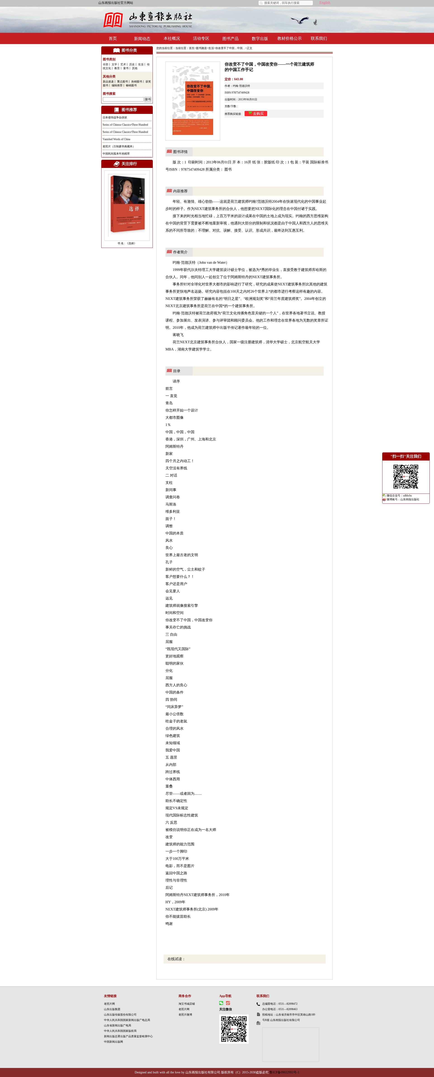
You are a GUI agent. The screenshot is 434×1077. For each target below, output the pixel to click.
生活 (141, 64)
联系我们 (319, 38)
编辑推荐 (117, 85)
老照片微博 (185, 1014)
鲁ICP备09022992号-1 (284, 1072)
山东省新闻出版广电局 (117, 1025)
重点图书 (122, 81)
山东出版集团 (112, 1009)
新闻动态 (142, 38)
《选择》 (131, 243)
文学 (114, 64)
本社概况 (172, 38)
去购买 (258, 113)
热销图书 (136, 81)
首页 (113, 38)
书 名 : (122, 243)
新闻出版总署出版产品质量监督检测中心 (128, 1036)
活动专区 (201, 38)
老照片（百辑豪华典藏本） (119, 146)
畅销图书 (131, 85)
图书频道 (201, 48)
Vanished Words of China (116, 139)
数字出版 (260, 38)
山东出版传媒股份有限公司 (120, 1014)
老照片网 (109, 1003)
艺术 (123, 64)
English (324, 3)
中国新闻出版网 (113, 1041)
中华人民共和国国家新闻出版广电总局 (127, 1020)
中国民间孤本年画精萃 (116, 153)
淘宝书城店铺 (187, 1003)
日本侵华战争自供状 (115, 117)
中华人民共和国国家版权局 (120, 1030)
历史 (132, 64)
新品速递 (108, 81)
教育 (117, 68)
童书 (126, 68)
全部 (105, 64)
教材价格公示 (289, 38)
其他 (134, 68)
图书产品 (230, 38)
